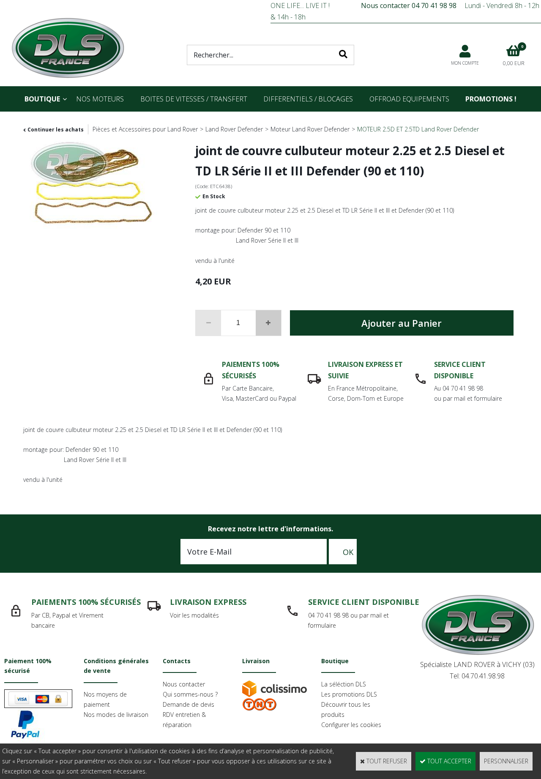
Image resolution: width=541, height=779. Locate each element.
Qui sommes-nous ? (190, 694)
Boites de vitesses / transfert (193, 99)
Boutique (42, 99)
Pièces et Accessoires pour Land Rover (145, 129)
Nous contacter (184, 684)
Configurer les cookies (351, 725)
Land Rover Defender (234, 129)
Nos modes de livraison (116, 715)
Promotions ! (490, 99)
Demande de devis (188, 704)
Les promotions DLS (349, 694)
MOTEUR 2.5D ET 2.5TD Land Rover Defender (418, 129)
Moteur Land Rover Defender (310, 129)
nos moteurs (100, 99)
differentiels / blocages (308, 99)
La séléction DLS (343, 684)
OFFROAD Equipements (409, 99)
